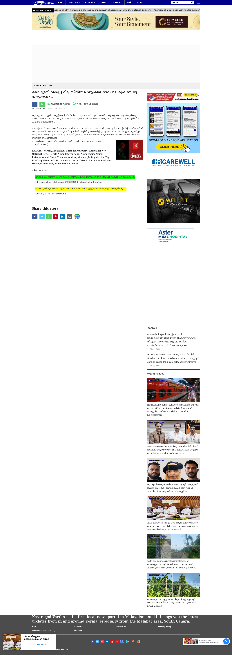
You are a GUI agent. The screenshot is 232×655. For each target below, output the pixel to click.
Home (60, 2)
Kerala (139, 2)
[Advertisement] (112, 64)
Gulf (129, 2)
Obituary (47, 86)
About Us (78, 627)
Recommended (155, 374)
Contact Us (121, 627)
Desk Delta (40, 109)
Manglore (117, 2)
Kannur (104, 2)
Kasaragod (90, 2)
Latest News (74, 2)
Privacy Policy (164, 627)
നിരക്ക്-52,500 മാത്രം (90, 182)
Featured (152, 328)
